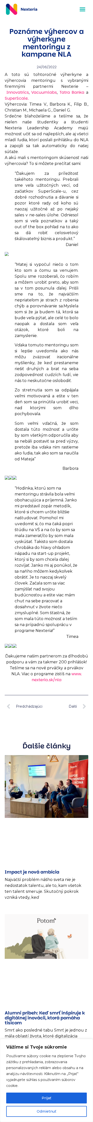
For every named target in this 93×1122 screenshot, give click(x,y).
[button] (82, 9)
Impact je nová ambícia (32, 872)
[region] (46, 1080)
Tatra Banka (72, 92)
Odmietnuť (46, 1111)
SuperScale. (17, 98)
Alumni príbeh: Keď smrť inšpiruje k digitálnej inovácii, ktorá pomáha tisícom (45, 1018)
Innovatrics (17, 92)
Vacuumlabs (44, 92)
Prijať (46, 1098)
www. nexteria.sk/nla (57, 677)
